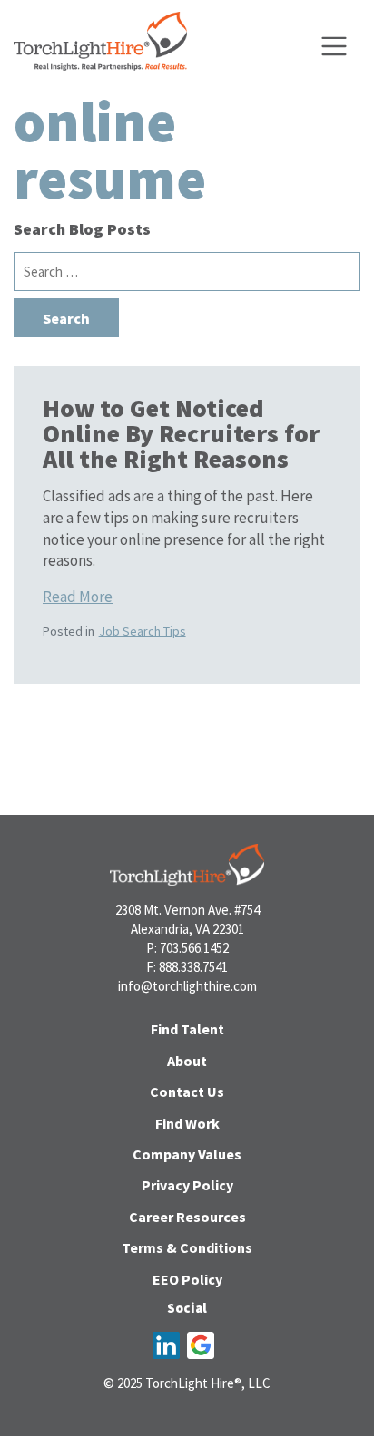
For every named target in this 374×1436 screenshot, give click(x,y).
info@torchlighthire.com (187, 986)
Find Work (187, 1123)
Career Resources (187, 1217)
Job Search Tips (142, 631)
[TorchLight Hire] (100, 46)
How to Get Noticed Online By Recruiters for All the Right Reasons (181, 433)
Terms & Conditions (187, 1247)
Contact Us (187, 1091)
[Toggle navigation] (334, 46)
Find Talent (187, 1029)
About (187, 1061)
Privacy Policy (187, 1185)
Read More (78, 596)
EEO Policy (187, 1279)
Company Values (187, 1154)
